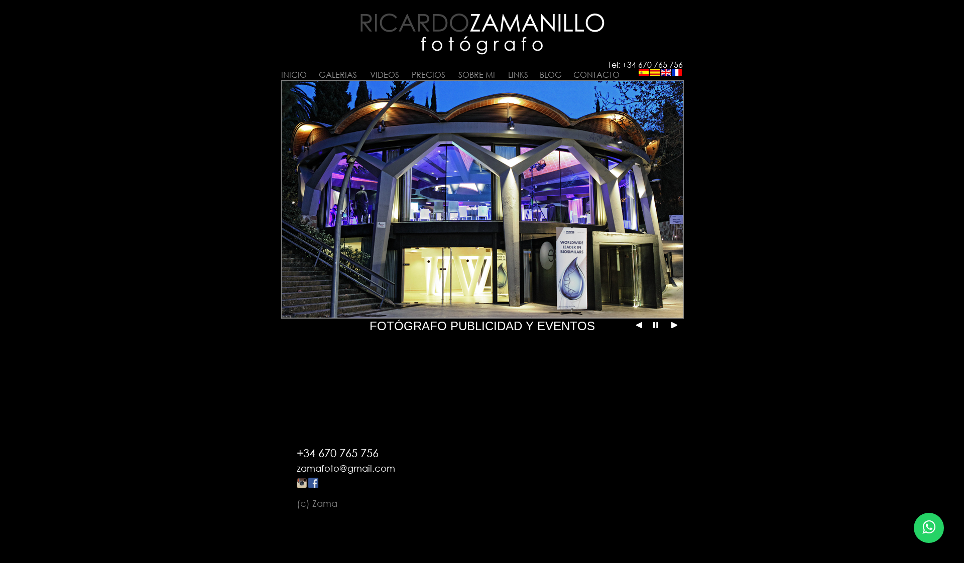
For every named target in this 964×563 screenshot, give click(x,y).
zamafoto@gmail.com (346, 468)
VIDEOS (384, 75)
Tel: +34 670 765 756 (645, 65)
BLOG (551, 75)
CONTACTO (596, 75)
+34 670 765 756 (338, 453)
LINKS (518, 75)
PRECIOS (428, 75)
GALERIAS (338, 75)
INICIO (294, 75)
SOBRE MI (476, 75)
